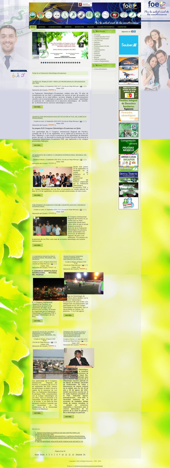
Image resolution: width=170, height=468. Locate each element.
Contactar (122, 27)
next (81, 45)
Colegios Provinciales (101, 39)
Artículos (97, 52)
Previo (42, 454)
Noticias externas (100, 59)
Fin (84, 454)
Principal (97, 35)
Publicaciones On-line (101, 46)
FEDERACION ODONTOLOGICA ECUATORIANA (89, 466)
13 (73, 454)
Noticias (42, 27)
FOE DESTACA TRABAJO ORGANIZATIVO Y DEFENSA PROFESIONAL (61, 436)
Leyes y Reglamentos (101, 61)
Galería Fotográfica (105, 27)
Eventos (68, 27)
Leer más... (37, 107)
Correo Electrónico (100, 69)
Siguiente (79, 454)
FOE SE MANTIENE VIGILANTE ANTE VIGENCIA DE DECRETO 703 (60, 441)
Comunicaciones (55, 27)
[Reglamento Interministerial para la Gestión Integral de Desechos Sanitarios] (128, 110)
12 (69, 454)
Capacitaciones (99, 50)
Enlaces (90, 27)
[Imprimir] (81, 86)
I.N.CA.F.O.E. (98, 40)
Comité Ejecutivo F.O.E (102, 37)
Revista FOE (79, 27)
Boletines (97, 44)
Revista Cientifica (38, 30)
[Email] (85, 86)
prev (39, 45)
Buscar (96, 57)
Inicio (33, 27)
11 (66, 454)
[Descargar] (128, 153)
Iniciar (37, 454)
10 (63, 454)
